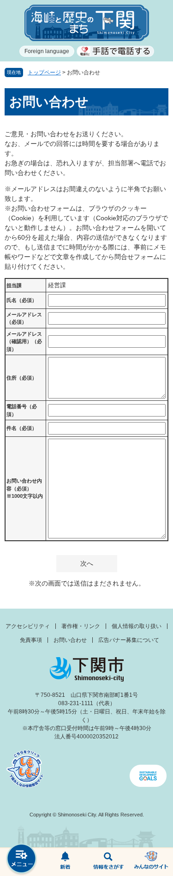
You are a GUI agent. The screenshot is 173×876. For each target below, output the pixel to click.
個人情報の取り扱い (136, 626)
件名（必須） (21, 428)
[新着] (65, 862)
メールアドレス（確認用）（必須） (24, 341)
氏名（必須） (21, 300)
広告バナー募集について (128, 640)
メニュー (21, 859)
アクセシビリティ (28, 626)
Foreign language (46, 51)
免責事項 (31, 640)
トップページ (44, 72)
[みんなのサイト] (151, 862)
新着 (65, 862)
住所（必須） (21, 378)
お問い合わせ (70, 640)
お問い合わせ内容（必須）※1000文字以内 (24, 488)
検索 (108, 862)
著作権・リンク (80, 626)
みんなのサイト (151, 862)
